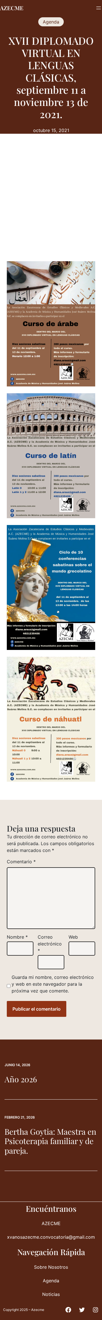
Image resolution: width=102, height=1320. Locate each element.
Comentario (21, 861)
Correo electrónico (50, 943)
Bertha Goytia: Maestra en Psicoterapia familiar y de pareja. (50, 1141)
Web (73, 937)
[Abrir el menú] (98, 8)
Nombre (17, 937)
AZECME (12, 8)
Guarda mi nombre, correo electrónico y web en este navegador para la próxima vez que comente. (53, 984)
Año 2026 (21, 1079)
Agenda (51, 22)
